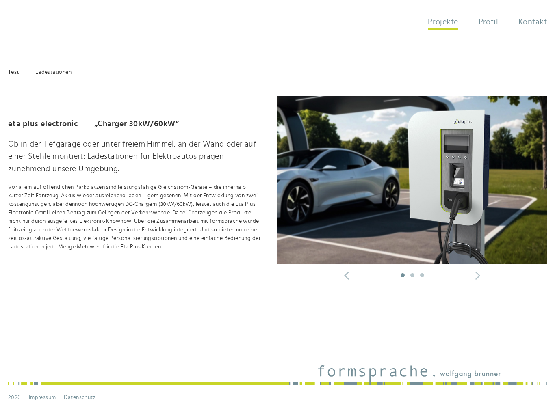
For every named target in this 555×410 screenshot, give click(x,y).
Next (533, 276)
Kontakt (532, 22)
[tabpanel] (277, 188)
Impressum (42, 397)
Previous (347, 276)
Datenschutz (79, 397)
